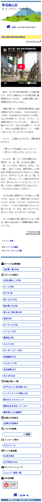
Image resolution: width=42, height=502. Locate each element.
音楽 (14, 27)
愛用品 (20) (9, 338)
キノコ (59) (9, 287)
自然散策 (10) (10, 357)
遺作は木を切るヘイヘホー (16, 406)
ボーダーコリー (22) (13, 350)
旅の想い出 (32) (11, 306)
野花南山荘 (10, 5)
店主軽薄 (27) (10, 369)
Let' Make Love (10, 462)
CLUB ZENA (9, 456)
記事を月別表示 (11, 423)
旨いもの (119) (10, 299)
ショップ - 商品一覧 (12, 473)
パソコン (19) (10, 331)
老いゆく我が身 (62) (13, 312)
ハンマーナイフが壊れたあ (16, 393)
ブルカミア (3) (10, 363)
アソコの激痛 (12, 247)
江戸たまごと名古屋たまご (16, 387)
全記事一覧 (24, 495)
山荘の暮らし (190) (12, 280)
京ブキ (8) (8, 293)
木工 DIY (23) (9, 376)
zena (38, 232)
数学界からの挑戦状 (13, 412)
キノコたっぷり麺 (14, 251)
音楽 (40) (8, 318)
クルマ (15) (9, 344)
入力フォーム (10, 445)
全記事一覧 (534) (11, 269)
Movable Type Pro (26, 500)
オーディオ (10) (11, 325)
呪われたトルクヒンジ (14, 399)
